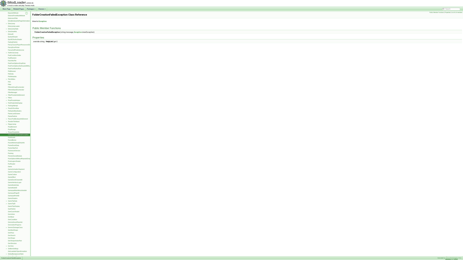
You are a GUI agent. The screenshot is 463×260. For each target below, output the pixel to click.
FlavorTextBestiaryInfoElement (18, 119)
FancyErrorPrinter (14, 47)
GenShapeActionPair (15, 241)
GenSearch (11, 235)
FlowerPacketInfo (13, 132)
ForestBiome (12, 140)
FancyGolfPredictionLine (16, 50)
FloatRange (12, 129)
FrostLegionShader (14, 161)
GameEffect (12, 177)
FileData (11, 74)
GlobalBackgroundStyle (16, 254)
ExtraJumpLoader (14, 26)
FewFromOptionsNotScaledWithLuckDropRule (23, 66)
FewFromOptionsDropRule (17, 63)
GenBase (11, 217)
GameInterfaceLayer (14, 182)
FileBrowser (12, 71)
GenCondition (12, 219)
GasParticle (12, 209)
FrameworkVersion (14, 151)
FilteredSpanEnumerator (16, 90)
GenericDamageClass (15, 227)
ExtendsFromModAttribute (16, 15)
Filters (10, 98)
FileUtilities (11, 79)
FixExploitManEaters (14, 111)
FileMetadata (12, 76)
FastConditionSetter (14, 55)
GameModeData (13, 185)
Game (10, 166)
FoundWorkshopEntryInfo (16, 143)
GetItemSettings (13, 249)
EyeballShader (13, 37)
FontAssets (11, 137)
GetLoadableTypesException (17, 251)
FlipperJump (12, 124)
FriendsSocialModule (15, 156)
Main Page (6, 9)
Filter (9, 84)
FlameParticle (12, 116)
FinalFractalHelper (14, 100)
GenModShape (13, 230)
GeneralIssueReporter (15, 222)
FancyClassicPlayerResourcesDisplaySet (21, 45)
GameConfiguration (14, 172)
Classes (41, 9)
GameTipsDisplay (14, 206)
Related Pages (18, 9)
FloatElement (12, 127)
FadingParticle (12, 42)
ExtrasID (11, 34)
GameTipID (11, 204)
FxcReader (11, 164)
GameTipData (12, 201)
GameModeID (12, 188)
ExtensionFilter (13, 18)
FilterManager (12, 92)
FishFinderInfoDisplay (15, 103)
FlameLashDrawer (14, 113)
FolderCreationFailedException (18, 135)
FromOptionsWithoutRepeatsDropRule (20, 158)
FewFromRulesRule (14, 68)
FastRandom (12, 58)
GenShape (11, 238)
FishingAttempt (13, 106)
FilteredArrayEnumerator (16, 87)
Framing (10, 153)
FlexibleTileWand (13, 121)
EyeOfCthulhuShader (15, 39)
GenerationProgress (14, 225)
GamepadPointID (13, 196)
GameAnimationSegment (16, 169)
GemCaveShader (13, 211)
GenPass (11, 233)
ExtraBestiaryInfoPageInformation (19, 21)
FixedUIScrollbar (13, 108)
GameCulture (12, 174)
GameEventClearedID (15, 180)
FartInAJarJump (13, 53)
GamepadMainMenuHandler (17, 190)
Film (9, 82)
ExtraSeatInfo (12, 31)
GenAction (11, 214)
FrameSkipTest (13, 148)
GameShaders (12, 198)
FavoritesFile (12, 61)
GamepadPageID (13, 193)
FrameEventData (13, 145)
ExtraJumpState (13, 29)
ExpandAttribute (13, 13)
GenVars (11, 246)
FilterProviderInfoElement (16, 95)
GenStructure (12, 243)
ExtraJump (11, 23)
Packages (30, 9)
